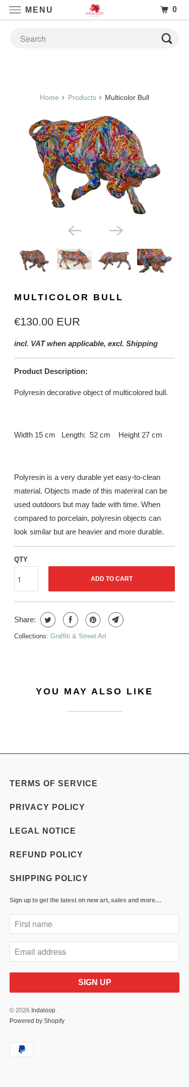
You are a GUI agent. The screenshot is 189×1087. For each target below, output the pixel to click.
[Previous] (73, 230)
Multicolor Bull (68, 297)
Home (49, 97)
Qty (21, 559)
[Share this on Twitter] (46, 619)
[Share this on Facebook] (69, 619)
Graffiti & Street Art (78, 636)
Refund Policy (46, 854)
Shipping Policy (49, 878)
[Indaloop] (94, 10)
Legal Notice (43, 831)
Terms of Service (54, 783)
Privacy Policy (47, 807)
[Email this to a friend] (114, 619)
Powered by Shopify (37, 1020)
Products (82, 97)
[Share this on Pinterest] (92, 619)
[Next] (115, 230)
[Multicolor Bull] (94, 165)
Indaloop (43, 1010)
